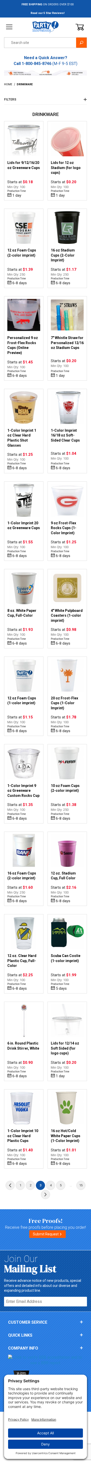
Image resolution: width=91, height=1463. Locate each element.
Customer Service (27, 1322)
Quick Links (20, 1335)
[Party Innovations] (45, 27)
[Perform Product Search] (81, 43)
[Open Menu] (9, 27)
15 (81, 1185)
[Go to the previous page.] (10, 1185)
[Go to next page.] (45, 1194)
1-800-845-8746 (36, 63)
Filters (10, 99)
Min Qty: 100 (16, 187)
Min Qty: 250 (16, 274)
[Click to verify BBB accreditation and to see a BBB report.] (45, 1360)
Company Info (23, 1348)
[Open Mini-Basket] (79, 27)
